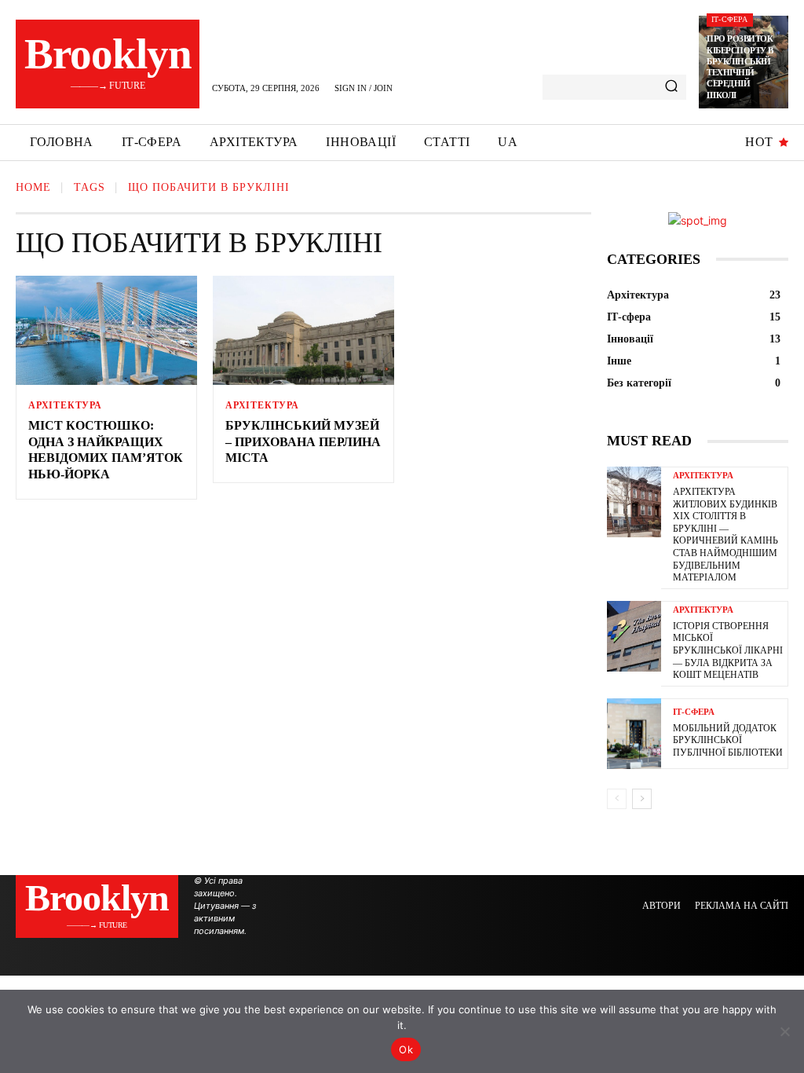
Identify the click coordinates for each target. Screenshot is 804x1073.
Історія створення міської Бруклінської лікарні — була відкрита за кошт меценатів (728, 650)
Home (33, 187)
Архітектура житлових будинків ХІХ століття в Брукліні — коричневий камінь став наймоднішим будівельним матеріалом (725, 534)
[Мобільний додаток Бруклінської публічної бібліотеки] (634, 733)
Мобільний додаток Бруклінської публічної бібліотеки (728, 740)
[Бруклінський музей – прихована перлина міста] (303, 330)
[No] (784, 1031)
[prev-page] (617, 799)
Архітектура (65, 405)
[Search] (671, 87)
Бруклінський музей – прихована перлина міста (303, 442)
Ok (406, 1049)
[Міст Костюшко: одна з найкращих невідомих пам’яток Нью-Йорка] (106, 330)
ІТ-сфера (729, 19)
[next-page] (642, 799)
